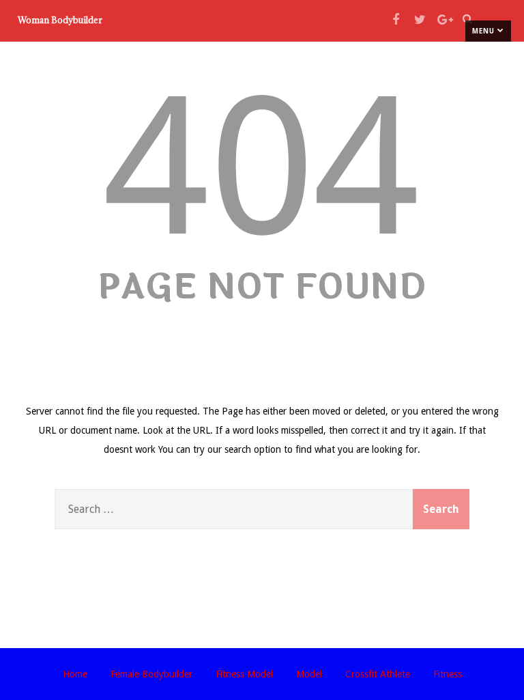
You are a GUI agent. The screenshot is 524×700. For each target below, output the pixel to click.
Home (75, 674)
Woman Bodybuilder (60, 19)
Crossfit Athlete (377, 674)
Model (309, 674)
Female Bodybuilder (151, 674)
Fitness (447, 674)
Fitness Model (244, 674)
